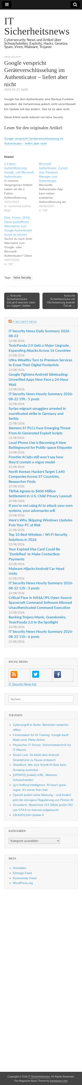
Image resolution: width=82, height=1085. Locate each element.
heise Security (12, 57)
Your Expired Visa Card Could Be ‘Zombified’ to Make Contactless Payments (34, 554)
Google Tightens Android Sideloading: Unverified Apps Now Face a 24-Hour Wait (38, 379)
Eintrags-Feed (22, 873)
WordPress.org (23, 883)
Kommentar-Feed (24, 878)
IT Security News (24, 321)
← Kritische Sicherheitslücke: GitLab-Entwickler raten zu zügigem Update (21, 300)
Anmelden (19, 868)
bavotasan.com (58, 1080)
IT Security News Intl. (23, 684)
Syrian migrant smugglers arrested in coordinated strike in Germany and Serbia (37, 413)
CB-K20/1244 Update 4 (28, 815)
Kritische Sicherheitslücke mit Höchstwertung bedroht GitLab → (61, 300)
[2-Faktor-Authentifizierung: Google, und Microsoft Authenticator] (21, 187)
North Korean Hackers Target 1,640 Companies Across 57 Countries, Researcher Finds (37, 477)
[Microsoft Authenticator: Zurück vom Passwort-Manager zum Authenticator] (56, 187)
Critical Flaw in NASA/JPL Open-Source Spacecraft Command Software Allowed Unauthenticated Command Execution (40, 603)
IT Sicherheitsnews (37, 26)
